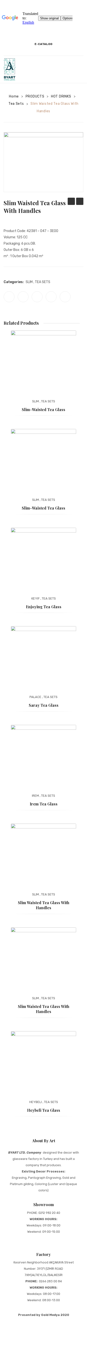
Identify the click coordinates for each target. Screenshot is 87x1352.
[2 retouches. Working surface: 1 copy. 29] (43, 162)
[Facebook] (9, 296)
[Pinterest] (37, 296)
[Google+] (51, 296)
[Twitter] (23, 296)
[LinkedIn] (65, 296)
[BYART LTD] (10, 69)
